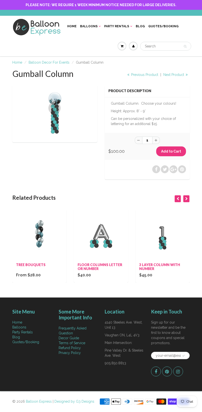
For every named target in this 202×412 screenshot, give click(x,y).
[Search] (185, 46)
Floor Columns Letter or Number (100, 267)
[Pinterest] (167, 371)
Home (72, 26)
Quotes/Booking (163, 26)
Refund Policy (70, 348)
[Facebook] (156, 371)
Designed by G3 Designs (74, 401)
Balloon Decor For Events (49, 62)
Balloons (89, 26)
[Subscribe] (183, 356)
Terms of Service (72, 343)
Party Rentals (116, 26)
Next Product (174, 75)
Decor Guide (69, 338)
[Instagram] (178, 371)
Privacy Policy (70, 353)
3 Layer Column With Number (159, 267)
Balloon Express (39, 401)
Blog (140, 26)
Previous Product (144, 75)
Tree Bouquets (31, 265)
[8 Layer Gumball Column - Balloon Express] (55, 113)
